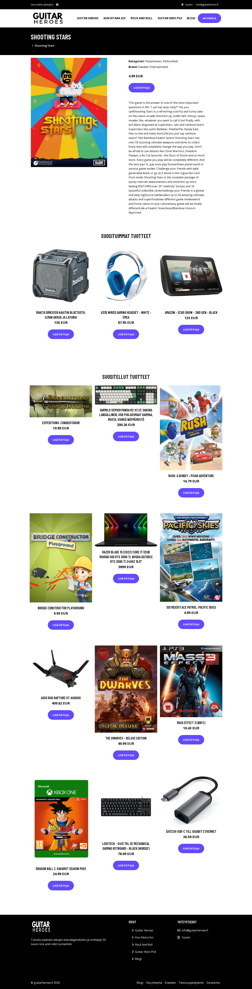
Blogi (191, 18)
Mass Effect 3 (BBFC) (191, 722)
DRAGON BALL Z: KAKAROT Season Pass (61, 868)
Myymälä (209, 18)
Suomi (189, 4)
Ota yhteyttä (154, 983)
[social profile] (57, 4)
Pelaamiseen (153, 61)
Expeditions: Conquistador (61, 423)
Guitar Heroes (87, 18)
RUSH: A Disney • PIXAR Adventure (191, 475)
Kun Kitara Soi (114, 18)
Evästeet (170, 983)
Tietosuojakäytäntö (191, 983)
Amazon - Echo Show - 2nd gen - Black (191, 312)
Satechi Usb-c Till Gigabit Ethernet (191, 831)
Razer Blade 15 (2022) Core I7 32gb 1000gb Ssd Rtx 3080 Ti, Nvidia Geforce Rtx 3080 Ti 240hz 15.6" (126, 557)
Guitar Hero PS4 (170, 18)
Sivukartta (213, 983)
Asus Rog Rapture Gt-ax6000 (61, 698)
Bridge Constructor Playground (61, 608)
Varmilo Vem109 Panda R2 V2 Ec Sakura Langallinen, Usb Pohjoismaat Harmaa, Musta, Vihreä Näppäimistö (126, 415)
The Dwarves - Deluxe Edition (126, 738)
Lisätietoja (142, 87)
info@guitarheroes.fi (207, 4)
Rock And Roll (142, 18)
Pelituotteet (170, 61)
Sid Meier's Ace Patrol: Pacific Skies (191, 607)
